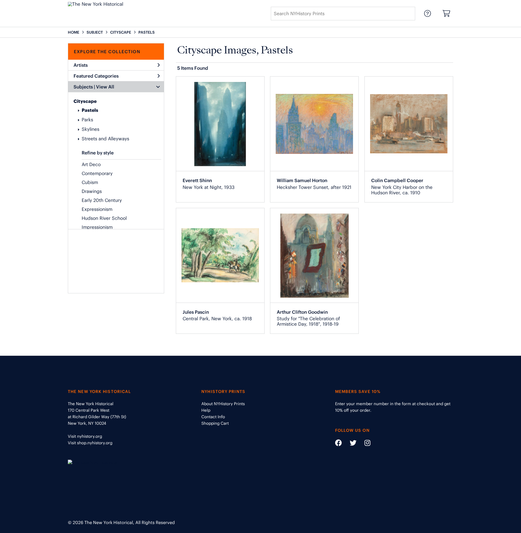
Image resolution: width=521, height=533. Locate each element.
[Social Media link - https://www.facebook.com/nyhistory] (338, 443)
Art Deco (91, 164)
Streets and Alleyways (105, 139)
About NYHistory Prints (223, 403)
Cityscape (85, 101)
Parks (87, 120)
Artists (81, 65)
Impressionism (97, 227)
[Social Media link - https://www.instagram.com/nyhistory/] (364, 443)
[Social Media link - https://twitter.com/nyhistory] (350, 443)
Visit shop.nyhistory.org (90, 442)
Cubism (90, 182)
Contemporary (97, 173)
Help (205, 410)
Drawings (92, 191)
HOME (73, 32)
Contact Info (213, 416)
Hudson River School (104, 218)
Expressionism (97, 209)
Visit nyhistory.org (85, 436)
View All (105, 87)
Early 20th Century (102, 200)
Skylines (90, 129)
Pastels (90, 110)
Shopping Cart (215, 423)
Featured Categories (96, 76)
